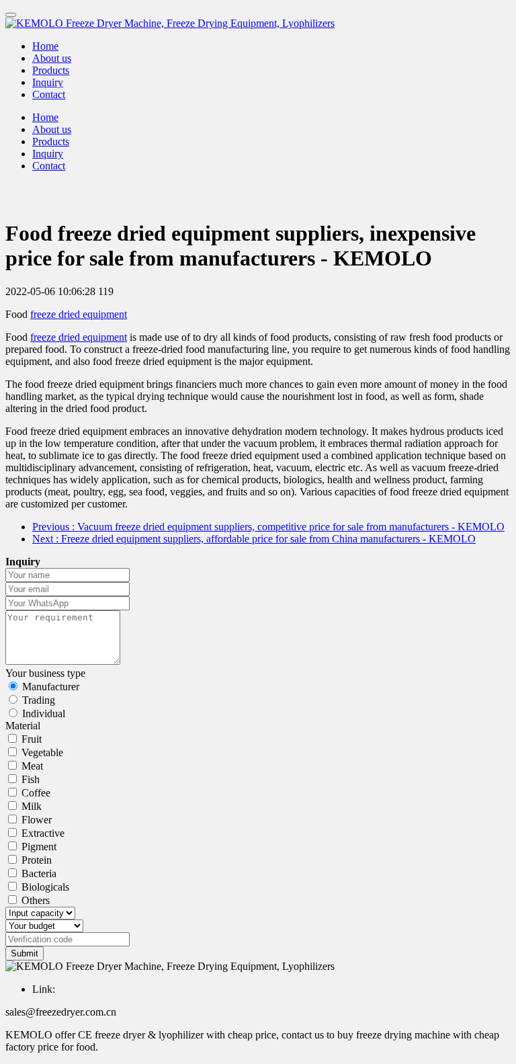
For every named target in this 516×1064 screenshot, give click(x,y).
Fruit (32, 739)
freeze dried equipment (78, 314)
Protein (37, 860)
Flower (37, 819)
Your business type (45, 673)
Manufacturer (50, 686)
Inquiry (47, 82)
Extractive (43, 833)
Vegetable (42, 752)
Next (254, 538)
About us (51, 58)
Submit (24, 953)
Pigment (39, 846)
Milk (32, 806)
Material (22, 725)
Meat (32, 766)
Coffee (36, 793)
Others (36, 900)
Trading (38, 700)
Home (45, 46)
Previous (268, 526)
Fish (31, 779)
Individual (43, 713)
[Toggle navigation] (10, 15)
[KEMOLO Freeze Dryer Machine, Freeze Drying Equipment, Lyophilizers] (258, 23)
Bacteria (39, 873)
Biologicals (45, 887)
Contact (48, 94)
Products (50, 70)
